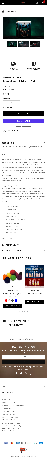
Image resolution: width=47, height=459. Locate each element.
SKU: (4, 89)
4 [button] (27, 311)
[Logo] (23, 2)
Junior (28, 287)
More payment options (23, 126)
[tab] (17, 258)
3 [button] (24, 311)
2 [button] (22, 311)
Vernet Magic (34, 291)
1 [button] (19, 311)
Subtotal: (6, 107)
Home (12, 339)
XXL (41, 287)
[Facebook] (16, 373)
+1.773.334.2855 (7, 408)
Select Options (13, 306)
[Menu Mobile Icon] (3, 3)
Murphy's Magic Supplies (12, 77)
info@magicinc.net (8, 411)
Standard (35, 287)
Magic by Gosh (13, 291)
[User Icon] (37, 2)
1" (12, 287)
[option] (23, 28)
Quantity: (6, 99)
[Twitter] (21, 373)
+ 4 (19, 300)
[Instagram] (26, 373)
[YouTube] (30, 373)
